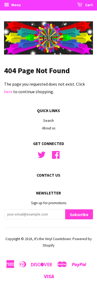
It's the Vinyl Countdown (52, 239)
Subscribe (79, 214)
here (8, 91)
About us (48, 128)
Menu (16, 4)
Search (48, 120)
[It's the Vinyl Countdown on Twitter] (41, 156)
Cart (88, 4)
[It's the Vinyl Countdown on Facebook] (56, 156)
